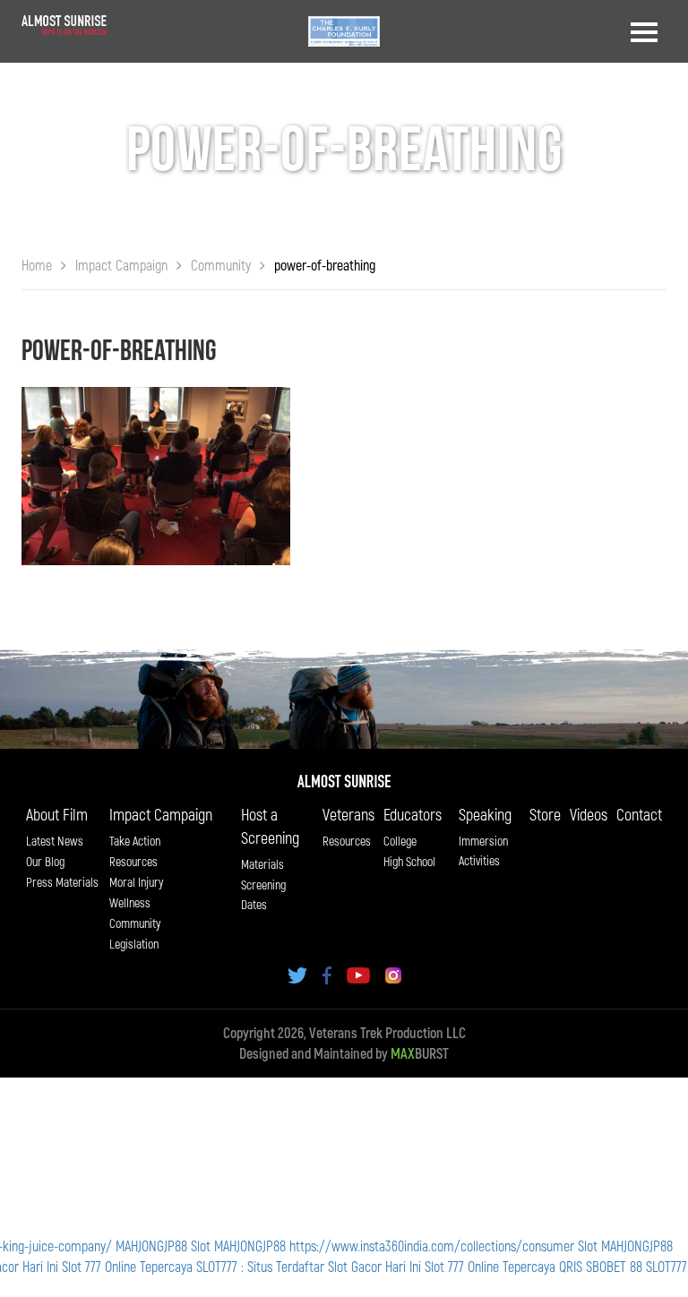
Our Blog (45, 861)
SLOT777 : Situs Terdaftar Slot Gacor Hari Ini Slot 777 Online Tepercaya (375, 1266)
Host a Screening (270, 825)
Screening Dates (263, 894)
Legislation (134, 943)
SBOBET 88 (614, 1266)
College (400, 840)
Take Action (134, 840)
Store (545, 814)
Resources (133, 861)
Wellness (129, 902)
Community (134, 923)
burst (420, 1052)
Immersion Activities (483, 850)
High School (409, 861)
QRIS (570, 1266)
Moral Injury (136, 881)
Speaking (485, 814)
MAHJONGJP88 (151, 1245)
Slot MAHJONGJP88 (238, 1245)
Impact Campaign (160, 814)
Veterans (348, 814)
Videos (588, 814)
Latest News (54, 840)
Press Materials (62, 881)
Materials (262, 864)
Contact (639, 814)
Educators (412, 814)
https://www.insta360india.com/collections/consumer (431, 1245)
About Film (57, 814)
